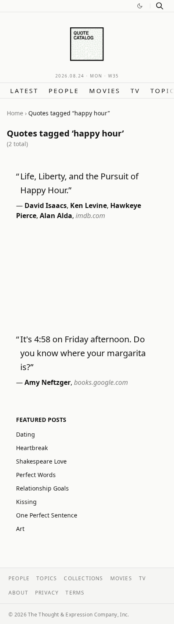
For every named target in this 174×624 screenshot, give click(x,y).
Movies (104, 90)
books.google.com (101, 382)
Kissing (26, 502)
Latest (24, 90)
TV (135, 90)
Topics (46, 578)
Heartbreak (32, 448)
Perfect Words (36, 475)
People (64, 90)
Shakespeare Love (41, 461)
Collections (83, 578)
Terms (74, 592)
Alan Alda (56, 215)
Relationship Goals (42, 488)
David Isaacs (45, 205)
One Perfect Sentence (46, 515)
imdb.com (90, 215)
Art (20, 529)
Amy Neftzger (47, 382)
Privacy (47, 592)
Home (15, 113)
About (18, 592)
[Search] (159, 6)
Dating (25, 434)
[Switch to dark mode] (140, 6)
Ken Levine (88, 205)
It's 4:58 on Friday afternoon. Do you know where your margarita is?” (83, 353)
